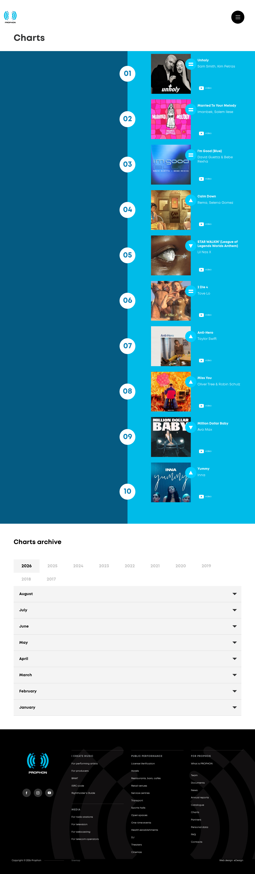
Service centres (140, 793)
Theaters (136, 845)
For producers (80, 771)
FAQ (193, 834)
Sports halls (138, 808)
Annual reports (200, 797)
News (194, 790)
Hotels (135, 771)
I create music (82, 756)
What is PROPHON (202, 764)
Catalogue (197, 805)
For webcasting (80, 832)
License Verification (143, 764)
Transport (137, 800)
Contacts (196, 842)
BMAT (74, 778)
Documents (198, 783)
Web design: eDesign (231, 860)
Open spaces (139, 815)
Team (194, 775)
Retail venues (139, 786)
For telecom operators (85, 839)
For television (79, 824)
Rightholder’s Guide (83, 793)
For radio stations (82, 817)
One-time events (141, 823)
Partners (196, 820)
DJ (132, 837)
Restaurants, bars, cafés (146, 778)
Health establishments (144, 830)
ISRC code (77, 786)
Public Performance (146, 756)
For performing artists (84, 764)
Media (75, 810)
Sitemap (75, 860)
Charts (195, 812)
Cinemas (136, 852)
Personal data (199, 827)
